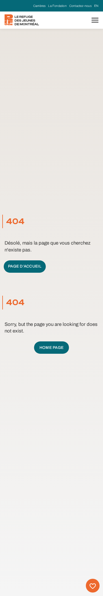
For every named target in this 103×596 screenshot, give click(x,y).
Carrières (39, 5)
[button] (95, 20)
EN (96, 5)
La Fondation (57, 5)
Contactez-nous (80, 5)
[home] (22, 19)
